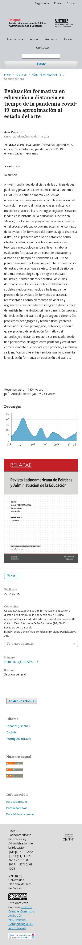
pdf (12, 576)
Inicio (7, 74)
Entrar (58, 3)
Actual (34, 39)
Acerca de (14, 39)
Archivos (51, 39)
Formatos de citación (21, 643)
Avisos (67, 39)
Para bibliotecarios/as (20, 814)
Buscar (41, 63)
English (11, 732)
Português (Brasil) (18, 739)
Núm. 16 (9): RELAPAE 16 (46, 74)
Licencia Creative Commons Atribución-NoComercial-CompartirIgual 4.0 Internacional (21, 917)
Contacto (42, 48)
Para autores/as (16, 808)
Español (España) (18, 726)
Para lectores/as (17, 802)
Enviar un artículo (21, 701)
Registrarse (42, 3)
